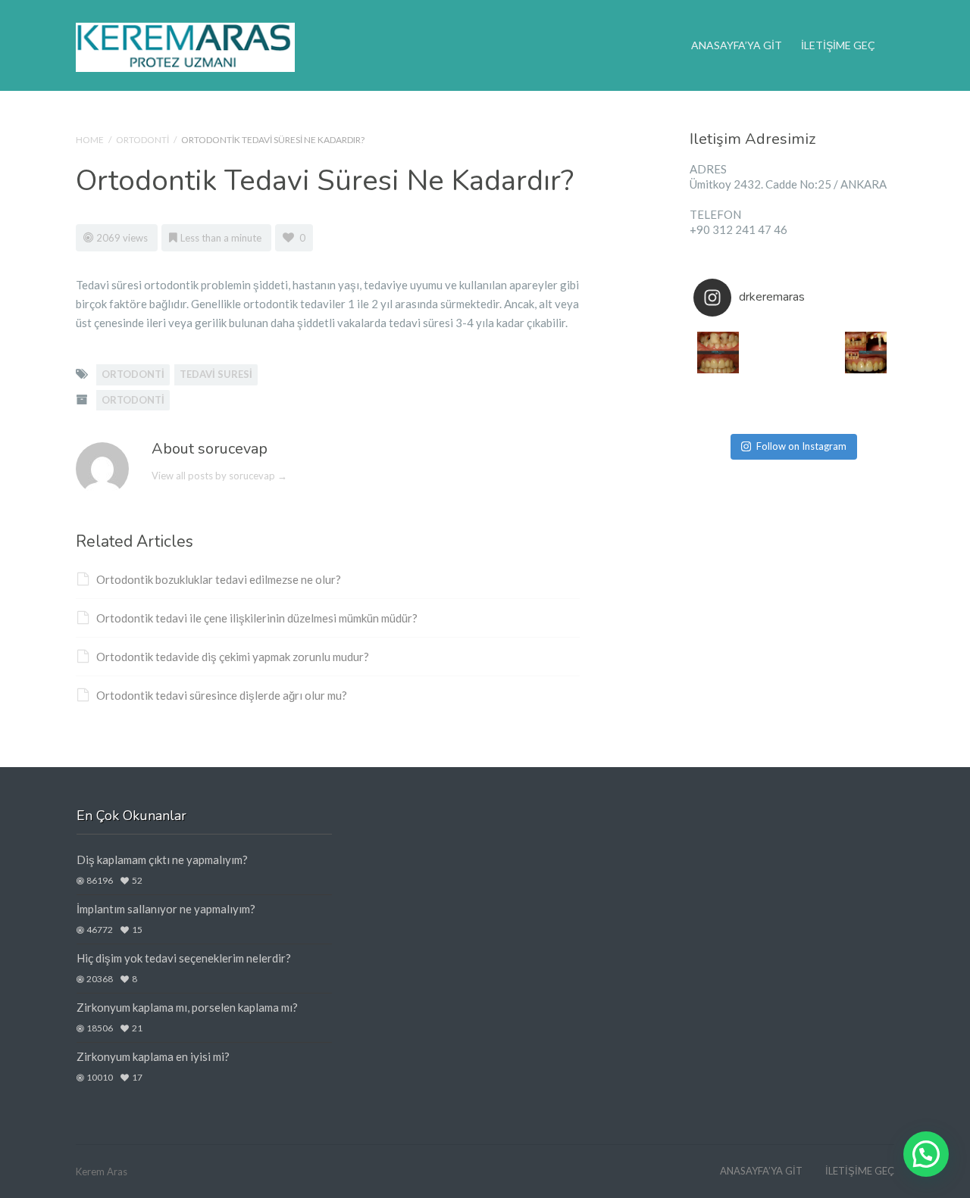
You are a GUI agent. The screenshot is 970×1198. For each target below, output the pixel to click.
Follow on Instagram (801, 446)
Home (90, 139)
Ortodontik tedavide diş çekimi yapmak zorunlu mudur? (232, 656)
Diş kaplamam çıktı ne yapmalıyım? (162, 859)
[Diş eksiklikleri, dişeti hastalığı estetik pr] (866, 402)
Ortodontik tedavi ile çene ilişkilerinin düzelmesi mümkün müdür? (257, 618)
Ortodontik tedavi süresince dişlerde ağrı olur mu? (221, 695)
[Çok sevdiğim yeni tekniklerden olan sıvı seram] (816, 352)
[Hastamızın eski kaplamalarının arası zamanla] (718, 402)
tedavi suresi (216, 374)
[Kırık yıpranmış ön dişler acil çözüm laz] (866, 352)
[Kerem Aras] (185, 45)
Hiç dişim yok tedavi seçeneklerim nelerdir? (184, 958)
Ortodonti (142, 139)
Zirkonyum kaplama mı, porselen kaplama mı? (187, 1007)
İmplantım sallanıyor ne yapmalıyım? (166, 909)
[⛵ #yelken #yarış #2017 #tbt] (767, 402)
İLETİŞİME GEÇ (838, 45)
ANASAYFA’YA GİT (736, 45)
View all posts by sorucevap (219, 476)
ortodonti (133, 374)
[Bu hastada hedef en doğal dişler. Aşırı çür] (718, 352)
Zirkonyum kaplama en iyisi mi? (153, 1056)
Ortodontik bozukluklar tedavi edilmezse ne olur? (218, 579)
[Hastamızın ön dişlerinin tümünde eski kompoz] (816, 402)
